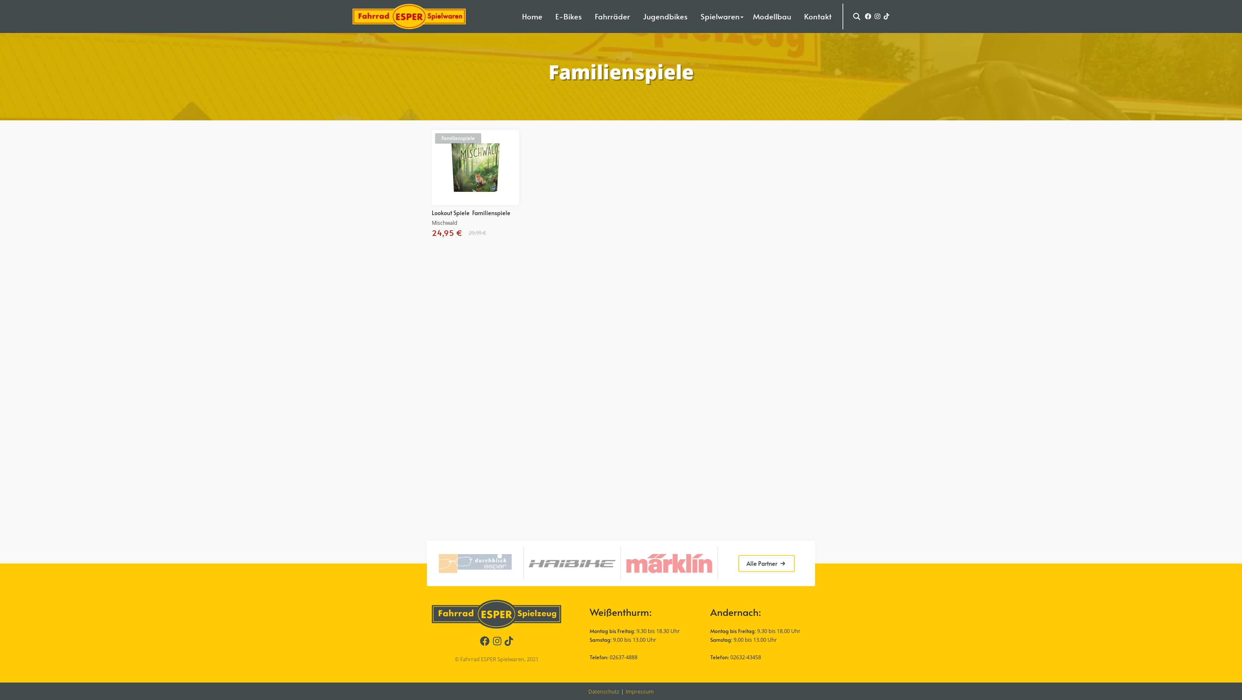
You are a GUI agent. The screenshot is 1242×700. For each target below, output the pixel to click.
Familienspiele (458, 137)
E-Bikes (568, 16)
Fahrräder (612, 16)
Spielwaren (720, 16)
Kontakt (818, 16)
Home (532, 16)
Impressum (640, 691)
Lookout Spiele (451, 213)
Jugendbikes (665, 16)
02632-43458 (745, 657)
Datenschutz (603, 691)
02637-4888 (623, 657)
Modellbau (772, 16)
